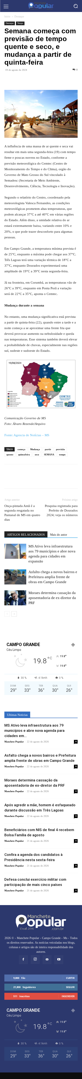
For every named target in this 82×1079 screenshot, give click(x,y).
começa (21, 449)
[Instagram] (35, 959)
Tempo (20, 23)
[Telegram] (28, 79)
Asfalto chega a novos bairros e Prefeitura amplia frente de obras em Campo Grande (52, 577)
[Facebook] (8, 79)
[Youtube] (58, 959)
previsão (60, 449)
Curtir (70, 978)
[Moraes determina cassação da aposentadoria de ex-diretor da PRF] (15, 597)
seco (37, 454)
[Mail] (47, 959)
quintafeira (24, 454)
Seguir (70, 987)
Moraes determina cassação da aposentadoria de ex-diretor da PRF (52, 598)
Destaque (19, 16)
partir (48, 449)
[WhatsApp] (18, 79)
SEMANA (49, 454)
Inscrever (68, 996)
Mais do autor (58, 534)
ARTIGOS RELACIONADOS (26, 534)
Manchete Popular (14, 741)
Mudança (35, 449)
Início (7, 16)
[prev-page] (7, 614)
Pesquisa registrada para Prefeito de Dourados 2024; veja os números (61, 510)
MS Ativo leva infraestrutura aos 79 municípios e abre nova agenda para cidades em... (34, 730)
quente (9, 454)
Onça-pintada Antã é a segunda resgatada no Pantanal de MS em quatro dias (22, 512)
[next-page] (14, 614)
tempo (62, 454)
